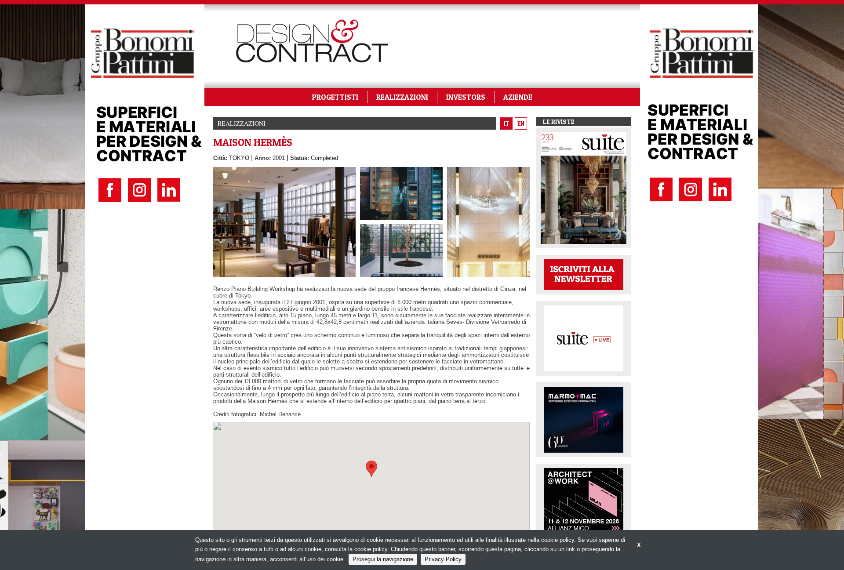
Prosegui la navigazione (383, 559)
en (520, 123)
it (506, 123)
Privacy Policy (443, 559)
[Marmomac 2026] (583, 419)
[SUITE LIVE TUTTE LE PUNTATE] (583, 337)
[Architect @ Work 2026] (583, 500)
